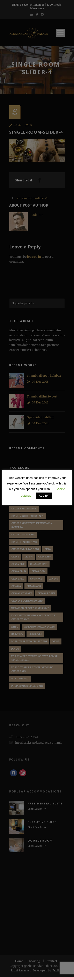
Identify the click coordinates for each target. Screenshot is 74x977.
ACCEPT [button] (44, 495)
